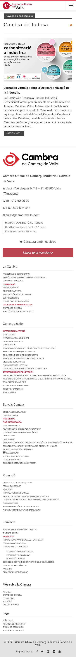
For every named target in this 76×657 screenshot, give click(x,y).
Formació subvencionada (19, 552)
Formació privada (15, 558)
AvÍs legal (8, 621)
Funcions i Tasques (13, 281)
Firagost (7, 490)
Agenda (7, 592)
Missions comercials (14, 362)
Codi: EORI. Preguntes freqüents (20, 355)
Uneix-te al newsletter (38, 252)
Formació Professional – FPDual (20, 530)
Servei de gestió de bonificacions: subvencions (28, 562)
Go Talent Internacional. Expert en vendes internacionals (34, 375)
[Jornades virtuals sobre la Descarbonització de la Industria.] (38, 60)
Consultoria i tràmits (14, 565)
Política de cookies (13, 630)
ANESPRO (7, 569)
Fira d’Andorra (10, 503)
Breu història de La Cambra (17, 294)
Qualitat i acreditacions (15, 572)
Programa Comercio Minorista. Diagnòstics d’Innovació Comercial (38, 443)
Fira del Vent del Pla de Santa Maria (22, 510)
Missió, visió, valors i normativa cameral (24, 277)
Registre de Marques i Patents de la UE (23, 358)
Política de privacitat (14, 624)
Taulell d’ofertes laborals (18, 449)
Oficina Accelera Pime (14, 412)
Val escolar (11, 453)
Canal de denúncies (13, 627)
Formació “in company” (18, 555)
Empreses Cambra (12, 308)
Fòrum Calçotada (12, 486)
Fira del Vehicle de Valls (16, 493)
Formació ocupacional (15, 543)
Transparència (10, 288)
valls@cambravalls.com (22, 215)
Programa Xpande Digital (16, 338)
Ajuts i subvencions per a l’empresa (22, 429)
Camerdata (8, 439)
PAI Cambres (9, 345)
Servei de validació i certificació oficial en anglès (30, 446)
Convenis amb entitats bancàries (20, 432)
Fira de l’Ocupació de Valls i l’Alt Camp (23, 540)
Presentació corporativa (16, 274)
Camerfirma (9, 436)
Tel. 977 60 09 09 (17, 201)
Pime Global (9, 335)
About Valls (9, 392)
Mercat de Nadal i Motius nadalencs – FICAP (26, 496)
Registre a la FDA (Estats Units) (19, 352)
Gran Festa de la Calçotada (17, 483)
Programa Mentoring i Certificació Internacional (29, 348)
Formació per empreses (15, 547)
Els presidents (11, 298)
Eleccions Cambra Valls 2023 (18, 312)
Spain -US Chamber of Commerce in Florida (25, 369)
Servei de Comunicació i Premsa (19, 463)
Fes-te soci (9, 598)
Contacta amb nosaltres (39, 241)
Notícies (7, 601)
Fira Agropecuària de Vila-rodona (21, 507)
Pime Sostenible (11, 426)
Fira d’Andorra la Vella (15, 365)
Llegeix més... (14, 133)
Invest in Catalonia (13, 389)
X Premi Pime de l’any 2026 (16, 456)
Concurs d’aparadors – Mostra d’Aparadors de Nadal (31, 500)
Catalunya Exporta (13, 341)
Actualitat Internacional (16, 385)
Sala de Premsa (11, 605)
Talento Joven (10, 533)
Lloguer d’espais (12, 460)
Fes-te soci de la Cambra (16, 301)
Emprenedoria (10, 415)
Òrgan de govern (12, 291)
